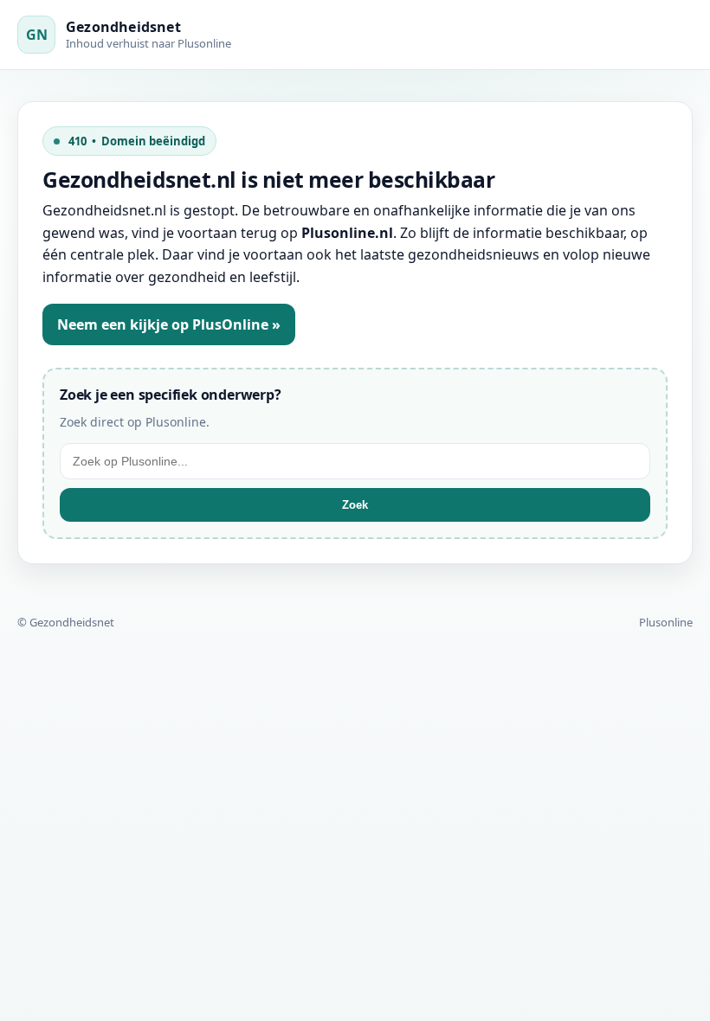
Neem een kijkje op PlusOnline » (169, 324)
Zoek (355, 504)
